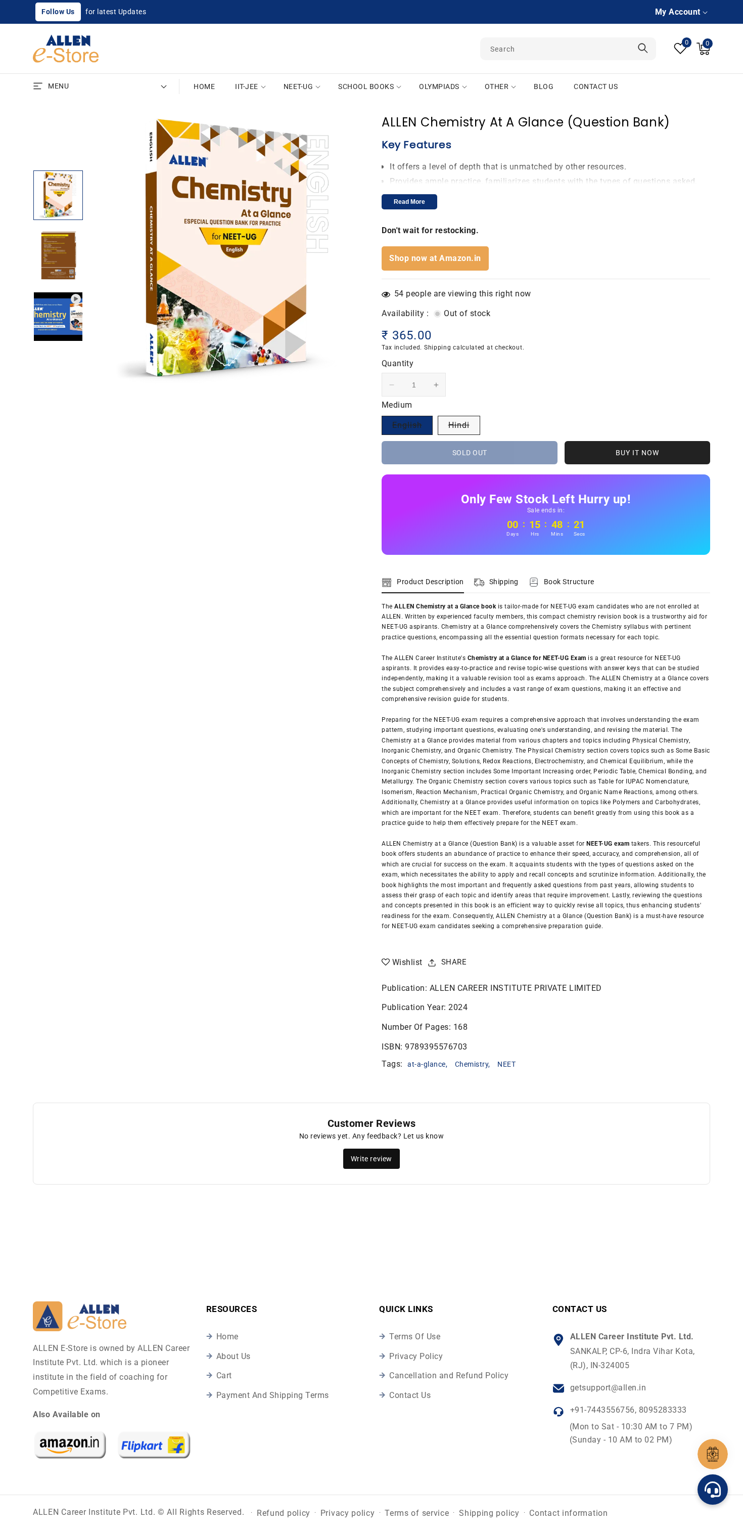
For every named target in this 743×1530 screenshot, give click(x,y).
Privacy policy (347, 1513)
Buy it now (637, 453)
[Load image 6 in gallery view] (58, 256)
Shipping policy (489, 1513)
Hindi (464, 427)
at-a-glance (426, 1064)
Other (497, 86)
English (412, 427)
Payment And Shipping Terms (272, 1395)
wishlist (407, 962)
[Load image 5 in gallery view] (58, 195)
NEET (506, 1064)
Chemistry (472, 1064)
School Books (366, 86)
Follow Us (58, 12)
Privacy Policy (416, 1356)
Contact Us (410, 1395)
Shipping (437, 347)
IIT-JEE (246, 86)
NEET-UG (298, 86)
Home (227, 1336)
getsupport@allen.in (608, 1387)
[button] (703, 49)
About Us (233, 1356)
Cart (224, 1375)
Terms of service (417, 1513)
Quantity (397, 363)
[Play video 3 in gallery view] (58, 316)
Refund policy (283, 1513)
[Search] (643, 48)
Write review (371, 1159)
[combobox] (568, 48)
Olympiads (439, 86)
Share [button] (454, 962)
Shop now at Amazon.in (435, 258)
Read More (409, 201)
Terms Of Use (414, 1336)
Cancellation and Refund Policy (448, 1375)
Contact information (568, 1513)
